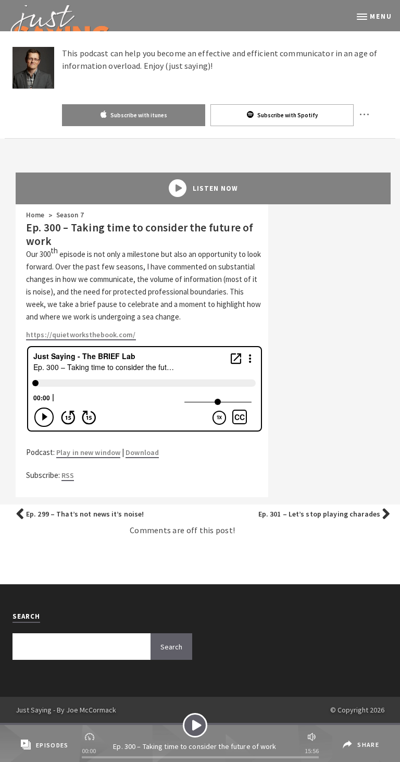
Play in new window (88, 452)
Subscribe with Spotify (287, 115)
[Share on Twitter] (346, 752)
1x (90, 735)
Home (35, 215)
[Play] (195, 725)
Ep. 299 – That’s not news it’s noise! (85, 514)
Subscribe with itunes (138, 115)
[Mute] (310, 735)
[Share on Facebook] (345, 737)
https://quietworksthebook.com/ (81, 334)
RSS (67, 475)
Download (142, 452)
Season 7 (70, 215)
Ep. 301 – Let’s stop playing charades (319, 514)
